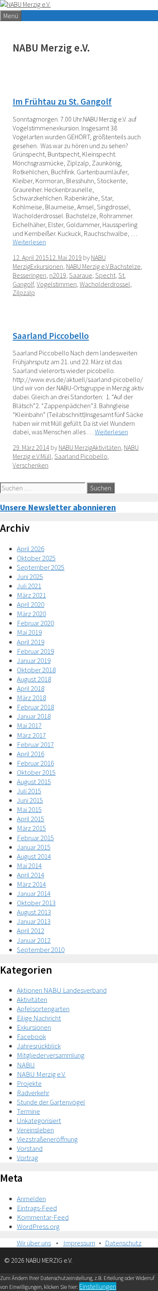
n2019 (57, 275)
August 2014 (34, 856)
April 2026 (30, 548)
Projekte (29, 1083)
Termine (28, 1111)
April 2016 (30, 753)
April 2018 (30, 688)
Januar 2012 (34, 940)
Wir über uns (34, 1243)
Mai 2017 (29, 725)
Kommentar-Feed (43, 1217)
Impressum (79, 1243)
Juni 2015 (30, 800)
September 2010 (40, 949)
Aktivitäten (106, 447)
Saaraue (80, 275)
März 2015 (31, 828)
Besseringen (29, 275)
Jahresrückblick (39, 1045)
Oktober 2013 (36, 902)
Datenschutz (123, 1243)
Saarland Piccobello (51, 335)
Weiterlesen (29, 242)
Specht (105, 275)
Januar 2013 (34, 921)
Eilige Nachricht (39, 1018)
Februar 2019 (35, 651)
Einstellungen (97, 1286)
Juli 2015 (29, 791)
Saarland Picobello (80, 456)
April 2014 (30, 875)
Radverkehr (33, 1092)
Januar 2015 (34, 847)
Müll (45, 456)
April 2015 (30, 818)
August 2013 (34, 912)
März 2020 (31, 613)
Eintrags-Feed (37, 1208)
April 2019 (30, 642)
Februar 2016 (35, 763)
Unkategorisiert (39, 1120)
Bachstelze (125, 266)
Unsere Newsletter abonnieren (58, 507)
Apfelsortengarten (43, 1008)
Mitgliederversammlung (50, 1055)
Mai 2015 (29, 809)
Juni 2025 (30, 576)
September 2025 (40, 567)
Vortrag (27, 1157)
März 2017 (31, 735)
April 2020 (30, 604)
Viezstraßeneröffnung (47, 1139)
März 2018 (31, 697)
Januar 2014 (34, 893)
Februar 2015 (35, 837)
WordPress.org (38, 1226)
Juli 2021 (29, 585)
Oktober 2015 (36, 772)
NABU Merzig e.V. (88, 266)
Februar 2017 (35, 744)
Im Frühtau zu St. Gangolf (62, 101)
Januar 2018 (34, 716)
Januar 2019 (34, 660)
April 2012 (30, 930)
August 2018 (34, 679)
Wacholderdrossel (105, 284)
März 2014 (31, 884)
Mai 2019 (29, 632)
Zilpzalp (24, 292)
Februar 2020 (35, 623)
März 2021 (31, 595)
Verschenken (30, 465)
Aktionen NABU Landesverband (62, 990)
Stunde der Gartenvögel (51, 1102)
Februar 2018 (35, 707)
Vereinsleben (35, 1129)
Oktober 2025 (36, 558)
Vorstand (30, 1148)
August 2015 (34, 781)
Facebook (31, 1036)
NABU (26, 1064)
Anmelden (31, 1198)
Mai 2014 (29, 865)
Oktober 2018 (36, 669)
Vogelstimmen (57, 284)
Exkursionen (46, 266)
